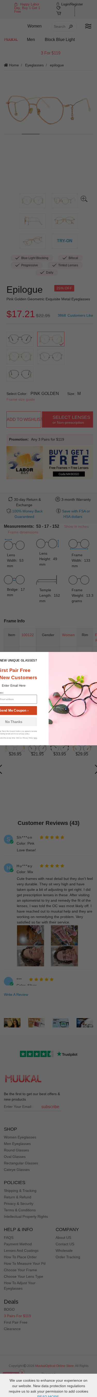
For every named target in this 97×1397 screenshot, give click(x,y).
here (35, 738)
